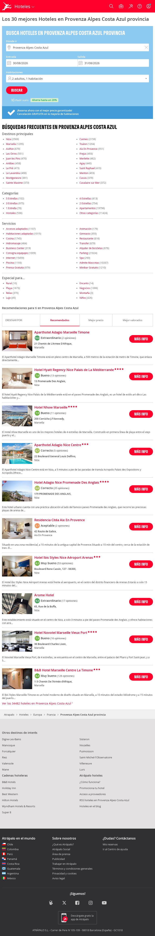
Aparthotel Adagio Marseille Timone (61, 332)
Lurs (82, 769)
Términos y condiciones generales (72, 868)
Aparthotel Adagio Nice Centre (57, 445)
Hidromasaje (13, 243)
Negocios (85, 288)
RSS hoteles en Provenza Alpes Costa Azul (104, 800)
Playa (9, 288)
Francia (51, 714)
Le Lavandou (13, 173)
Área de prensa (61, 854)
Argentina (13, 873)
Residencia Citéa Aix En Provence (59, 520)
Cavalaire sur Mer (90, 182)
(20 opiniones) (61, 488)
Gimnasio (85, 233)
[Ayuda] (139, 6)
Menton (84, 173)
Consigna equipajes (17, 253)
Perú (10, 854)
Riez (4, 757)
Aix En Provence (88, 148)
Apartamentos (88, 208)
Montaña (85, 293)
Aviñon (10, 148)
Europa (37, 714)
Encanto (84, 283)
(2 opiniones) (69, 338)
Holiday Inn (9, 788)
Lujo (8, 297)
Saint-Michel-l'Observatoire (96, 757)
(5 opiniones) (60, 450)
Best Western (10, 794)
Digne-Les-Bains (11, 739)
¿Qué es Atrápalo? (63, 844)
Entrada (11, 56)
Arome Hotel (44, 595)
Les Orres (11, 153)
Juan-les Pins (13, 158)
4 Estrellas (85, 198)
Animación (85, 228)
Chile (10, 844)
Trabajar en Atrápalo (64, 864)
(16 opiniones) (58, 638)
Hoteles (23, 714)
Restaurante (86, 238)
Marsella (11, 144)
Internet (10, 257)
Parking (84, 253)
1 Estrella (11, 208)
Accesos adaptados (17, 228)
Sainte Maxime (14, 182)
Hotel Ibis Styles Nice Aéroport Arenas (63, 558)
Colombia (13, 849)
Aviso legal (58, 878)
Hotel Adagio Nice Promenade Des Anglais (66, 483)
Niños (83, 297)
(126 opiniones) (65, 675)
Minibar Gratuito (89, 267)
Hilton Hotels (10, 800)
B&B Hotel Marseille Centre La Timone (63, 670)
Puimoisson (87, 751)
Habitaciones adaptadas (19, 233)
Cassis (83, 177)
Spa (82, 257)
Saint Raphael (87, 168)
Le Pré (9, 168)
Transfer (84, 243)
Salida (81, 56)
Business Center (15, 248)
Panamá (12, 859)
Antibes (10, 163)
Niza (8, 139)
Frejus (83, 153)
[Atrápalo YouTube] (104, 903)
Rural (9, 283)
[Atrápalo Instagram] (91, 903)
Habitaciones (14, 72)
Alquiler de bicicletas (91, 248)
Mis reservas (110, 844)
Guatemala (13, 868)
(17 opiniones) (70, 600)
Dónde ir (11, 41)
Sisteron (84, 739)
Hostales (11, 213)
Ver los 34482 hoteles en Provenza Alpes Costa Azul (37, 703)
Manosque (8, 745)
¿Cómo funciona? (90, 782)
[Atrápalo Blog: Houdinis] (51, 903)
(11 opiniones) (58, 413)
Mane (5, 769)
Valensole (8, 763)
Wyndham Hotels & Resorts (18, 806)
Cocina (10, 238)
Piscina (10, 262)
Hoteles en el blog (90, 806)
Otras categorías (89, 213)
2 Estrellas (85, 203)
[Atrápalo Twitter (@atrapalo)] (64, 903)
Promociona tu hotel (92, 788)
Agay (82, 163)
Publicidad (58, 859)
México (11, 878)
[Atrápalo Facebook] (77, 903)
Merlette (84, 158)
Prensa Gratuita (15, 267)
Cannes (84, 139)
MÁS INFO (141, 338)
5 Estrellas (12, 198)
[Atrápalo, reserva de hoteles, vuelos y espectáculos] (7, 6)
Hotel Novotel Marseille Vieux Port (60, 633)
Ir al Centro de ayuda (115, 849)
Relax (9, 293)
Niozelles (85, 745)
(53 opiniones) (65, 563)
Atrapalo (9, 714)
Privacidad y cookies (64, 873)
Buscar (16, 90)
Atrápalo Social (61, 849)
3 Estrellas (12, 203)
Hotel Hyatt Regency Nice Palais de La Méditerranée (74, 370)
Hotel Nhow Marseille (50, 408)
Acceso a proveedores (93, 794)
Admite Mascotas (89, 262)
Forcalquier (9, 751)
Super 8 (6, 812)
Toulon (83, 144)
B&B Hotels (9, 782)
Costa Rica (13, 864)
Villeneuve (86, 763)
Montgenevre (13, 177)
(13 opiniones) (58, 375)
